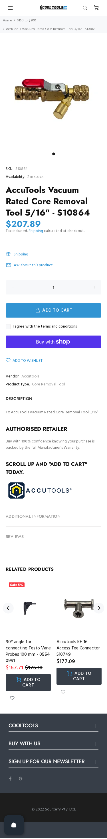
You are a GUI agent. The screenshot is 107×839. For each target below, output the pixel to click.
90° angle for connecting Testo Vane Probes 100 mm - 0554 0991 (28, 651)
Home (7, 20)
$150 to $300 (26, 20)
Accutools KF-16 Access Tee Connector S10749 (78, 648)
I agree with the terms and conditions (45, 327)
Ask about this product (33, 265)
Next (98, 608)
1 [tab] (53, 154)
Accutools (30, 376)
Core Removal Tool (48, 384)
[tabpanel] (53, 96)
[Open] (14, 825)
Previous (8, 608)
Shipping (36, 231)
